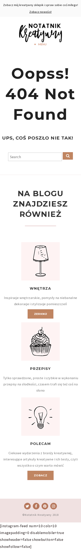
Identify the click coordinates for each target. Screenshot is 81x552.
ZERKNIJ (40, 313)
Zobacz (40, 475)
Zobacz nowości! (40, 12)
